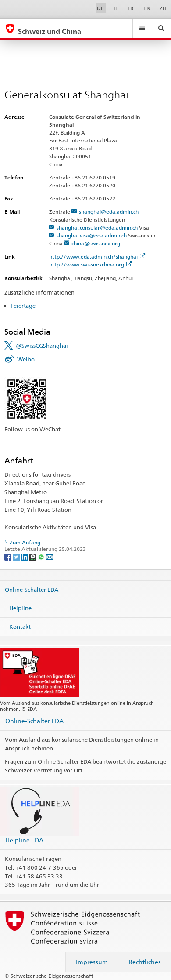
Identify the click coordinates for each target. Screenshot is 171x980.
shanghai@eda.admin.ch (109, 212)
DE (100, 8)
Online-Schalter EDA (31, 589)
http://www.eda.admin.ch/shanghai (93, 256)
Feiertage (23, 305)
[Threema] (33, 556)
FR (131, 8)
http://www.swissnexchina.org (86, 264)
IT (116, 8)
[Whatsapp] (42, 556)
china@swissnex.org (95, 243)
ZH (163, 8)
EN (146, 8)
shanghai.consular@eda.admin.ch (97, 227)
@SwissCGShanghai (42, 345)
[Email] (49, 556)
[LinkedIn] (25, 556)
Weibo (26, 359)
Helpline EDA (24, 840)
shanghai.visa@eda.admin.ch (92, 235)
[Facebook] (8, 556)
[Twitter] (17, 556)
